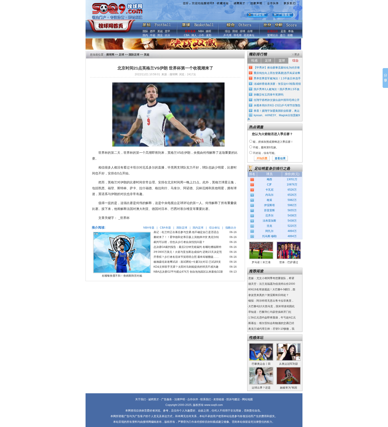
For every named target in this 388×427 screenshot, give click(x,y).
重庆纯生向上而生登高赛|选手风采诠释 (277, 73)
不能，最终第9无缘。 (266, 147)
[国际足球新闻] (156, 23)
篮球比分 (272, 35)
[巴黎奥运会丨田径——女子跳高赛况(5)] (261, 344)
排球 (242, 31)
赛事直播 (190, 31)
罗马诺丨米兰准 (261, 262)
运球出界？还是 (261, 387)
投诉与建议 (233, 399)
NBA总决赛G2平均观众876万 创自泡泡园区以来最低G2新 (188, 271)
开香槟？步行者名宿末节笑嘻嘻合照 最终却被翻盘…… (186, 256)
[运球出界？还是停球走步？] (261, 368)
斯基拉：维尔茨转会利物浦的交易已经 (271, 323)
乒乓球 (227, 35)
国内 (145, 35)
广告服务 (166, 399)
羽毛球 (238, 35)
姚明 (208, 31)
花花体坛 (249, 35)
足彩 (283, 31)
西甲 (152, 31)
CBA (186, 35)
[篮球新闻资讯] (197, 23)
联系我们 (205, 399)
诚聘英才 (153, 399)
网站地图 (247, 399)
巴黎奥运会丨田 (261, 363)
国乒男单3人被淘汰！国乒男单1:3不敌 (277, 89)
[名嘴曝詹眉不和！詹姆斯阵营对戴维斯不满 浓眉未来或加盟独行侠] (122, 233)
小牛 (201, 35)
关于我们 (140, 399)
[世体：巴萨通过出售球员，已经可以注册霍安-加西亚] (289, 243)
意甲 (167, 31)
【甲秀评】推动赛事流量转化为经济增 (277, 67)
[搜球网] (110, 24)
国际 (145, 31)
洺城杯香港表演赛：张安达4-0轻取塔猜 (277, 83)
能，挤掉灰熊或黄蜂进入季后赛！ (273, 141)
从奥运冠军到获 (288, 363)
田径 (235, 31)
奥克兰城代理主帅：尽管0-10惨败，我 (271, 328)
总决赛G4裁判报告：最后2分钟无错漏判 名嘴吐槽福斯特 (187, 247)
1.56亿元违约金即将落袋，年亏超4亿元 (272, 317)
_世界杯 (124, 218)
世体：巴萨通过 (288, 262)
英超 (160, 31)
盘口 (282, 35)
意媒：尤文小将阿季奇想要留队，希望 (271, 278)
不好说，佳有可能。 (265, 153)
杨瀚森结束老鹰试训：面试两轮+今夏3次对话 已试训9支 (187, 261)
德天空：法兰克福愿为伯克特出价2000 (271, 283)
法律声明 (179, 399)
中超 (152, 35)
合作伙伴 (192, 399)
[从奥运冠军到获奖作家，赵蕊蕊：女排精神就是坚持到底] (288, 344)
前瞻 (290, 35)
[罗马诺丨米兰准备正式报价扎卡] (261, 243)
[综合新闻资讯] (239, 23)
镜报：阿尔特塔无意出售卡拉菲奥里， (271, 300)
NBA (201, 31)
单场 (290, 31)
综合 (227, 31)
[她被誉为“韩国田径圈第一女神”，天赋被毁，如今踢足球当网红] (288, 368)
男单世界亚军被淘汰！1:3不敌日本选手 (277, 78)
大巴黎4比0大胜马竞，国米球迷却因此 (271, 306)
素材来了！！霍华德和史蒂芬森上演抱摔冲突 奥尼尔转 (186, 237)
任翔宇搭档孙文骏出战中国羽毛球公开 (277, 100)
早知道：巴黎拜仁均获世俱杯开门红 (269, 312)
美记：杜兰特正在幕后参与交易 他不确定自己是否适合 (186, 232)
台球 (250, 31)
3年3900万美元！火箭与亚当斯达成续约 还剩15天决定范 (188, 252)
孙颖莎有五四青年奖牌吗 (268, 94)
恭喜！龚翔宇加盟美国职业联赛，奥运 (277, 110)
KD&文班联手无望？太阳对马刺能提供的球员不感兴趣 (186, 266)
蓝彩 (209, 35)
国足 (160, 35)
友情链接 (218, 399)
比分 (167, 35)
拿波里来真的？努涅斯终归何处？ (268, 295)
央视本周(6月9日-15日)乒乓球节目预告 (277, 105)
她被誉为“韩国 (288, 387)
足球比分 (272, 31)
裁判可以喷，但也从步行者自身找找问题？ (179, 242)
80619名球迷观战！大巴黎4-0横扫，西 (271, 289)
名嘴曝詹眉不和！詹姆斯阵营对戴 (122, 275)
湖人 (194, 35)
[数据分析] (280, 23)
